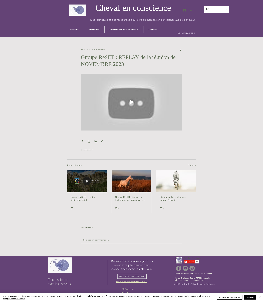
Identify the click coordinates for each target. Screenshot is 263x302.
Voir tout (192, 165)
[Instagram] (192, 268)
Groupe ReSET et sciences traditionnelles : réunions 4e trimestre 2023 (129, 198)
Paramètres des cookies (229, 297)
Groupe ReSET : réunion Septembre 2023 (83, 198)
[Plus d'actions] (180, 49)
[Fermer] (259, 297)
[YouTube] (185, 268)
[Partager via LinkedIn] (95, 141)
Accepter (250, 297)
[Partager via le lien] (102, 141)
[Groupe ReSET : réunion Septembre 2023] (87, 181)
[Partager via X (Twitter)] (89, 141)
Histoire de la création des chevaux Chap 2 (172, 198)
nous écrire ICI (199, 280)
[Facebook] (178, 268)
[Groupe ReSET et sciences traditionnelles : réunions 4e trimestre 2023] (131, 181)
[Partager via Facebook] (82, 141)
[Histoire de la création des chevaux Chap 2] (176, 181)
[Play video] (131, 102)
